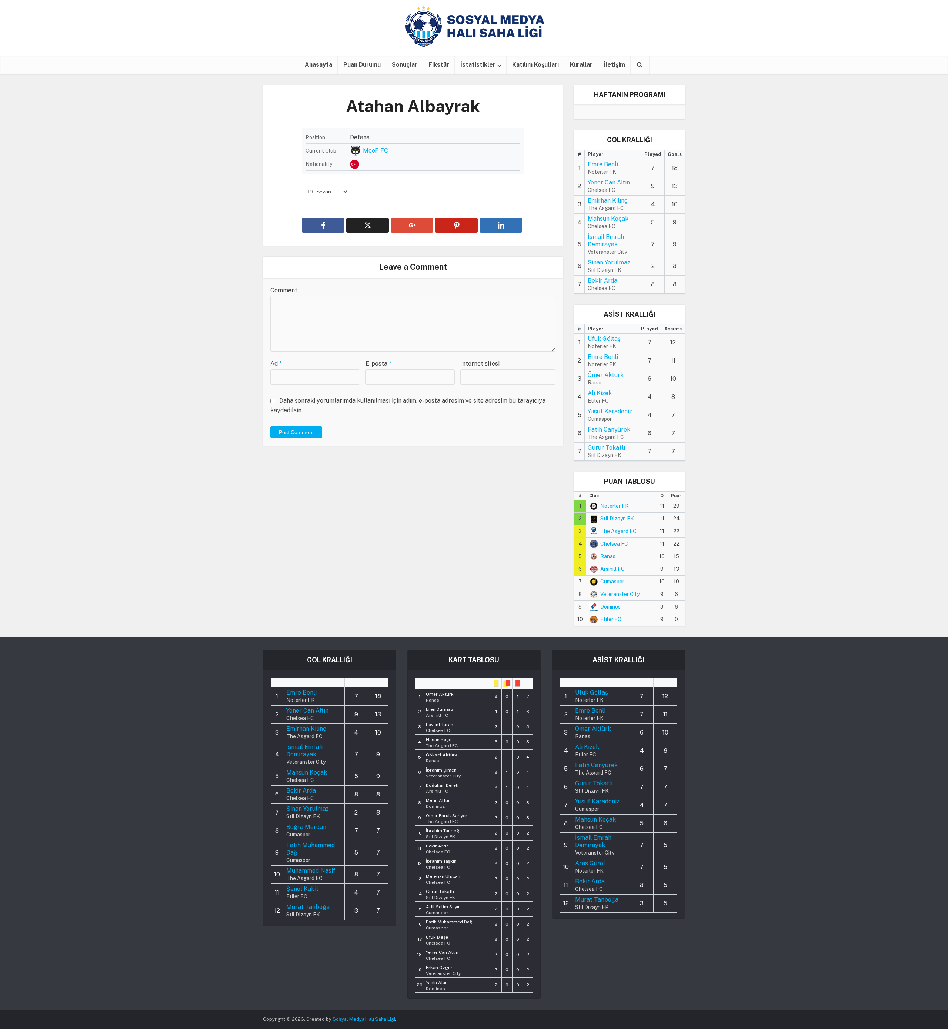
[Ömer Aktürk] (440, 696)
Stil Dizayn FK (617, 519)
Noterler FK (614, 506)
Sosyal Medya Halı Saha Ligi (364, 1019)
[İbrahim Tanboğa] (444, 833)
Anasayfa (318, 64)
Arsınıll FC (612, 569)
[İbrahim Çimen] (443, 772)
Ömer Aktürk (606, 375)
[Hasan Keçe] (442, 742)
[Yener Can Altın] (442, 954)
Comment (283, 290)
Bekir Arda (602, 280)
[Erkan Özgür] (443, 970)
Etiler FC (610, 619)
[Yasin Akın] (437, 985)
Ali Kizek (600, 393)
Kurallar (581, 64)
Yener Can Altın (609, 182)
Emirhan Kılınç (608, 200)
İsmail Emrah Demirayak (606, 240)
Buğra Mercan (306, 826)
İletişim (614, 64)
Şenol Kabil (302, 888)
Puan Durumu (362, 64)
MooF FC (375, 150)
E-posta (378, 363)
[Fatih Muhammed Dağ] (449, 924)
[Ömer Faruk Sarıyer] (446, 818)
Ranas (607, 556)
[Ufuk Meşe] (438, 939)
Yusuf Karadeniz (610, 411)
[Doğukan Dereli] (442, 787)
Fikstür (438, 64)
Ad (276, 363)
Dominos (610, 607)
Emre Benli (603, 164)
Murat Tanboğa (308, 906)
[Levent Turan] (439, 727)
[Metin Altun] (438, 803)
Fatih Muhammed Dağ (310, 849)
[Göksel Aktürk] (441, 757)
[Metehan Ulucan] (443, 879)
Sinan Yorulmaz (609, 262)
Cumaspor (612, 582)
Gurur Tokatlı (606, 447)
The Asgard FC (618, 531)
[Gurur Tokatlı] (440, 894)
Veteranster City (620, 594)
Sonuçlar (404, 64)
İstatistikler (477, 64)
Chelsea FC (614, 544)
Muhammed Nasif (311, 870)
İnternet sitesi (480, 363)
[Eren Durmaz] (439, 711)
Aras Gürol (590, 863)
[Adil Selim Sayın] (443, 909)
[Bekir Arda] (438, 848)
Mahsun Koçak (608, 218)
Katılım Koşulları (535, 64)
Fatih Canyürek (609, 429)
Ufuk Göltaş (604, 338)
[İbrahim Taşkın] (441, 863)
